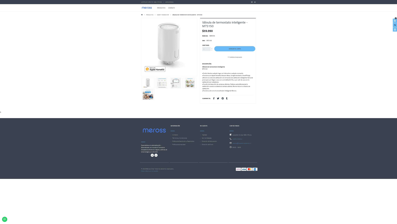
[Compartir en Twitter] (218, 99)
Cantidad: (205, 45)
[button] (145, 47)
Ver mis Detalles (207, 138)
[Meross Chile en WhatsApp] (156, 155)
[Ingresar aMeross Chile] (395, 29)
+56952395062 (169, 2)
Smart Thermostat (163, 15)
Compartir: (206, 98)
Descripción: (207, 64)
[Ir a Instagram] (252, 2)
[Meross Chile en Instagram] (152, 155)
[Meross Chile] (146, 7)
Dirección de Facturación (209, 141)
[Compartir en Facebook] (214, 99)
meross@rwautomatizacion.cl (241, 143)
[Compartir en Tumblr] (227, 99)
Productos (161, 8)
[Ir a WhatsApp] (255, 2)
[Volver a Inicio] (142, 15)
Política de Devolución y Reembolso (183, 141)
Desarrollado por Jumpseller (149, 171)
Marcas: (205, 36)
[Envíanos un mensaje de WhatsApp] (4, 219)
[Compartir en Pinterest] (223, 99)
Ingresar (204, 135)
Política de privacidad (178, 144)
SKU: (203, 40)
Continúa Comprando (235, 57)
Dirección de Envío (207, 144)
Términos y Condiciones (179, 138)
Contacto (171, 8)
